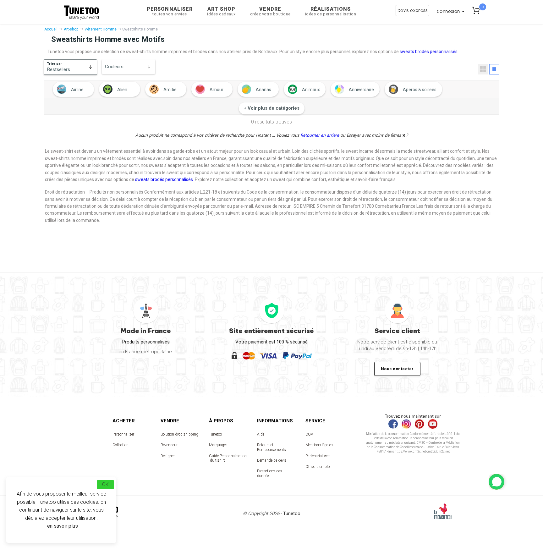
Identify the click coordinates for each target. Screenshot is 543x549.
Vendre (270, 11)
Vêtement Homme (101, 29)
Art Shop (221, 11)
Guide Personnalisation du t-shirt (228, 458)
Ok (105, 484)
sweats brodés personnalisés (429, 51)
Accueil (51, 29)
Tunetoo (215, 434)
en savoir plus (62, 526)
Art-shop (71, 29)
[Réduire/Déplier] (496, 482)
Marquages (218, 445)
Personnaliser (170, 11)
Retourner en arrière (320, 135)
